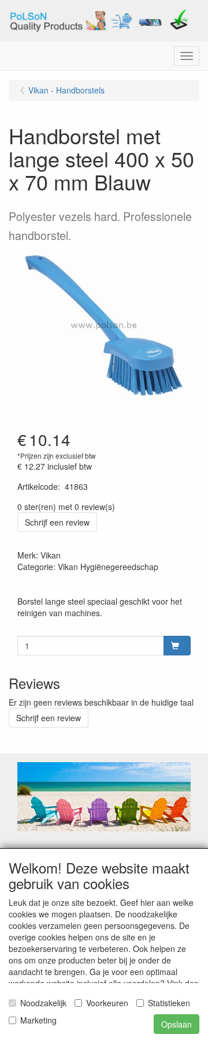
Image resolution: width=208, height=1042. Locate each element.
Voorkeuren (107, 1003)
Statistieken (169, 1003)
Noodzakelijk (43, 1003)
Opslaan (176, 1024)
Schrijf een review (57, 522)
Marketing (38, 1020)
